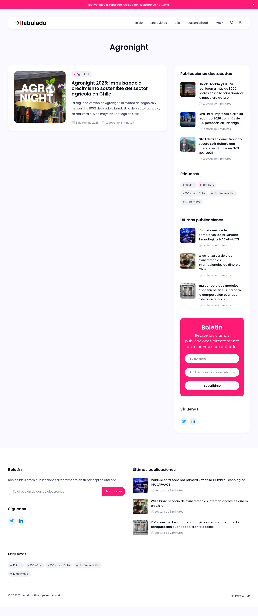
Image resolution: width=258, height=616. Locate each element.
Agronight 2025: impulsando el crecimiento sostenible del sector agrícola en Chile (110, 88)
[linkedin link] (193, 421)
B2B (177, 23)
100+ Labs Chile (195, 193)
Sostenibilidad (198, 23)
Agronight (82, 74)
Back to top (242, 596)
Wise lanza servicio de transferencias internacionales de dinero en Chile (220, 262)
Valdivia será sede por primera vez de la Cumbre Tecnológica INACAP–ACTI (219, 235)
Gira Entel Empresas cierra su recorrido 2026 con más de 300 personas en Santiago (221, 118)
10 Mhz (189, 185)
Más (219, 23)
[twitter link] (184, 421)
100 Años (208, 185)
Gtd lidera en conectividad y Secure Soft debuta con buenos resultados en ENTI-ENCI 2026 (220, 146)
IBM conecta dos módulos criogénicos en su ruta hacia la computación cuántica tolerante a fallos (220, 292)
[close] (253, 5)
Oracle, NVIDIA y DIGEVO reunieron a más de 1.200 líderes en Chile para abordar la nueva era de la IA (221, 91)
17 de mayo (192, 202)
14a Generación (224, 193)
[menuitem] (139, 22)
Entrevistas (158, 23)
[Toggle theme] (241, 22)
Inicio (139, 23)
